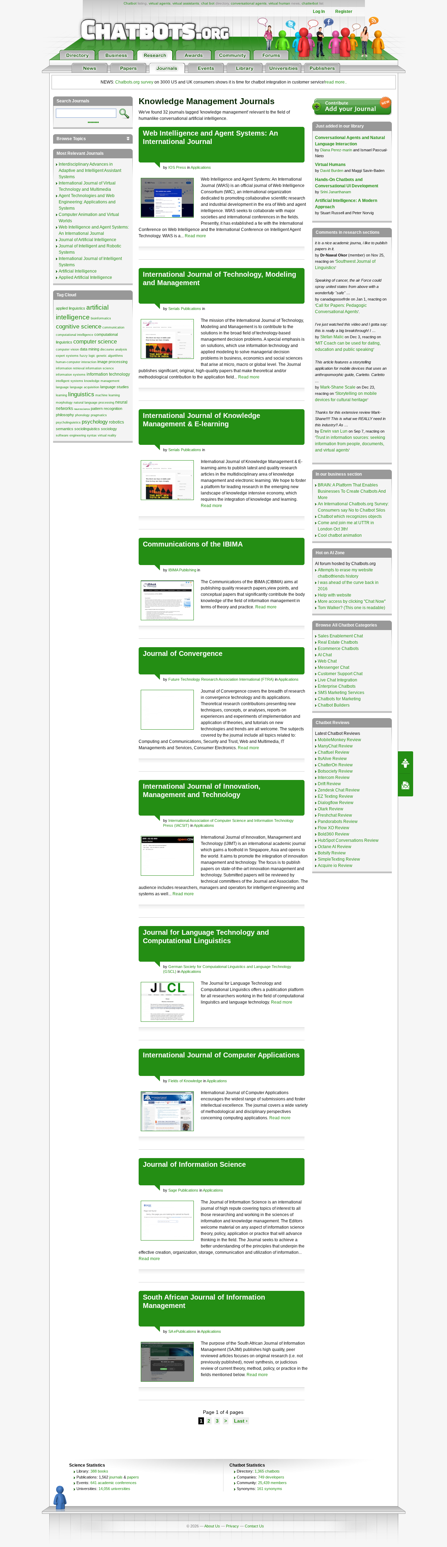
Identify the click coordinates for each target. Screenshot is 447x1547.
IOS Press (177, 167)
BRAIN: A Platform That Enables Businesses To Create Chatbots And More (352, 491)
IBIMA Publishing (182, 570)
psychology (95, 422)
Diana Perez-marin (336, 150)
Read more (195, 235)
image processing (112, 362)
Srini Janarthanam (335, 192)
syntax (92, 435)
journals (116, 1477)
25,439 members (272, 1483)
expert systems (67, 355)
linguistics (81, 394)
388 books (99, 1471)
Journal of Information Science (194, 1164)
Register (343, 11)
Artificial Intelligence (78, 271)
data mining (89, 349)
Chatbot (130, 3)
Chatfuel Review (333, 752)
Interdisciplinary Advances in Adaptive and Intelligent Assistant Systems (90, 170)
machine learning (107, 395)
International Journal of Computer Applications (221, 1055)
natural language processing (94, 402)
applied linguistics (70, 308)
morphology (64, 402)
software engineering (71, 435)
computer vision (67, 349)
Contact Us (254, 1526)
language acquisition (84, 387)
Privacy (232, 1526)
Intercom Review (334, 777)
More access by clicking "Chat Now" (352, 601)
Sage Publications (183, 1190)
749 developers (271, 1477)
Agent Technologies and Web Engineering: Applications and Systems (87, 202)
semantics (64, 429)
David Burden (331, 170)
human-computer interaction (76, 362)
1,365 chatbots (267, 1471)
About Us (212, 1526)
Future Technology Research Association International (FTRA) (221, 679)
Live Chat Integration (337, 680)
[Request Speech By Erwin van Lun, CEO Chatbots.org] (405, 762)
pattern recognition (106, 408)
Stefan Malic (332, 336)
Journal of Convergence (182, 653)
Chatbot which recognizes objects (350, 516)
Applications (201, 167)
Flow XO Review (333, 827)
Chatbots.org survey (134, 82)
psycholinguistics (68, 422)
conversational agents (248, 3)
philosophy (65, 415)
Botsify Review (332, 853)
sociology (109, 429)
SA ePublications (182, 1331)
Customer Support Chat (340, 673)
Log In (319, 11)
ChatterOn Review (335, 764)
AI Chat (325, 654)
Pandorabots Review (338, 821)
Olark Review (330, 809)
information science (100, 368)
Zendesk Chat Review (339, 790)
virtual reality (107, 435)
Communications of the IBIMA (193, 544)
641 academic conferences (113, 1483)
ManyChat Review (335, 746)
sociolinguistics (87, 429)
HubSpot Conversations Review (348, 840)
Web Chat (327, 661)
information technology (108, 374)
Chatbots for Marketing (339, 698)
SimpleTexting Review (339, 859)
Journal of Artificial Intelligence (87, 239)
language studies (114, 387)
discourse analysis (113, 349)
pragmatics (99, 415)
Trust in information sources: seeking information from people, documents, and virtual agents (350, 444)
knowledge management (101, 381)
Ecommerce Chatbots (338, 648)
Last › (241, 1421)
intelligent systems (69, 381)
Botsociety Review (335, 771)
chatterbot (310, 3)
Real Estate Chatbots (338, 642)
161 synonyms (269, 1489)
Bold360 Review (333, 834)
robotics (116, 422)
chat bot (207, 3)
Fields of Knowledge (185, 1081)
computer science (95, 342)
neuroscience (82, 409)
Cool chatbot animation (340, 535)
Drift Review (329, 783)
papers (133, 1477)
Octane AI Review (334, 846)
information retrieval (70, 368)
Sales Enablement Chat (340, 636)
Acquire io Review (335, 865)
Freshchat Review (335, 815)
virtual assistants (186, 3)
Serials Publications (184, 308)
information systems (71, 374)
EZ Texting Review (335, 796)
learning (61, 395)
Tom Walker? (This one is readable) (351, 607)
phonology (82, 415)
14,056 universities (114, 1489)
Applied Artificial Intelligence (85, 277)
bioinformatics (101, 318)
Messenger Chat (333, 667)
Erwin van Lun (334, 431)
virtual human (279, 3)
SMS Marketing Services (341, 692)
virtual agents (159, 3)
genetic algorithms (109, 355)
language (62, 387)
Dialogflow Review (335, 802)
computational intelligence (74, 335)
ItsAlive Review (332, 758)
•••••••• (93, 121)
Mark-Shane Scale (338, 387)
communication (113, 327)
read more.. (336, 82)
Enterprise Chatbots (337, 686)
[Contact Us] (405, 785)
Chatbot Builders (334, 705)
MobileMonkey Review (339, 739)
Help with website (334, 595)
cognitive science (78, 326)
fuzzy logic (87, 355)
